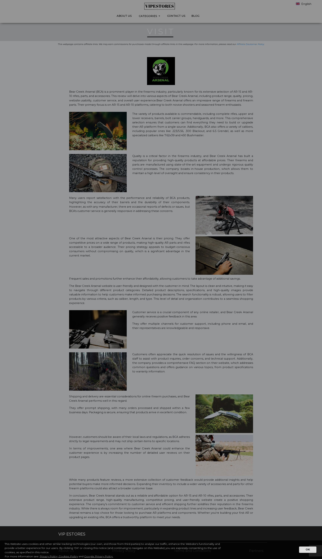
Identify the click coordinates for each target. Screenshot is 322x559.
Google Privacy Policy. (98, 556)
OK (308, 549)
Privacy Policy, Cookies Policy (59, 556)
